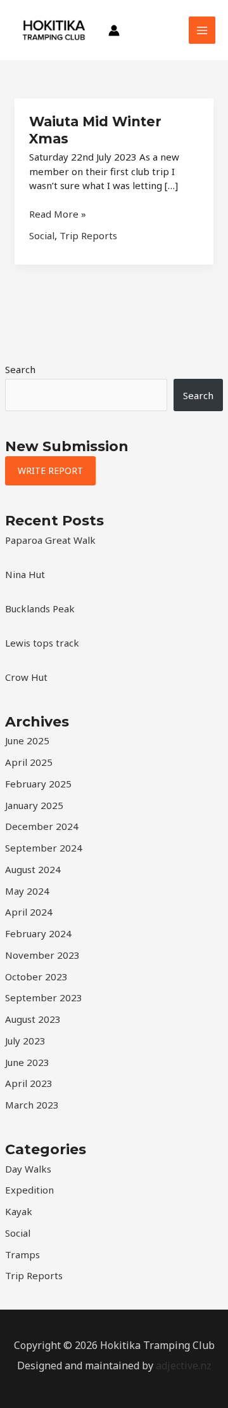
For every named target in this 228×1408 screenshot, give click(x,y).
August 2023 (33, 1019)
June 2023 (27, 1062)
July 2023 (25, 1040)
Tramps (22, 1254)
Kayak (18, 1211)
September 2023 (43, 997)
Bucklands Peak (40, 608)
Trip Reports (34, 1275)
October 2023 (36, 976)
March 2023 (32, 1104)
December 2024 (42, 826)
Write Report (50, 470)
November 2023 (42, 955)
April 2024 (29, 911)
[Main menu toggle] (202, 30)
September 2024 (43, 847)
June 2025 (27, 740)
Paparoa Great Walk (50, 540)
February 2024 (38, 933)
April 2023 (29, 1083)
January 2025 (34, 805)
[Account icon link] (114, 30)
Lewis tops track (42, 642)
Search (20, 369)
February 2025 (38, 783)
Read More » (57, 214)
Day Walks (28, 1168)
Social (17, 1233)
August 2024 (33, 869)
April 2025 (29, 762)
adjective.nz (184, 1365)
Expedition (29, 1189)
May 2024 (27, 891)
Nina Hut (25, 574)
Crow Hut (26, 677)
